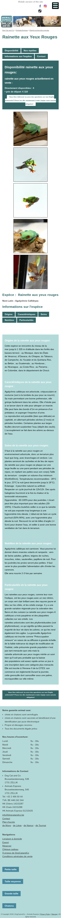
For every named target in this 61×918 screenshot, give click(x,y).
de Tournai (41, 825)
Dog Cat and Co (8, 30)
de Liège (17, 825)
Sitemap (54, 914)
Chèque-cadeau (10, 849)
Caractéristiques (26, 314)
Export (5, 842)
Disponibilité (11, 50)
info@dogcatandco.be (13, 815)
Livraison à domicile (12, 839)
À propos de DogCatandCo (15, 853)
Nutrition (9, 320)
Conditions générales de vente (17, 856)
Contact (41, 56)
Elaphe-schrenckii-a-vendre (39, 30)
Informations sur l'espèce (18, 56)
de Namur (28, 825)
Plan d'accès (8, 822)
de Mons (6, 825)
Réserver (6, 846)
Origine (9, 314)
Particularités (26, 320)
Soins (44, 314)
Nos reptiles (30, 50)
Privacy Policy (45, 914)
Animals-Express (22, 30)
